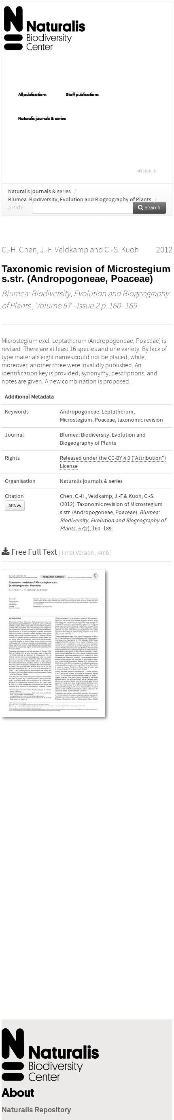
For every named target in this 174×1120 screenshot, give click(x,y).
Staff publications (82, 94)
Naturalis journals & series (42, 118)
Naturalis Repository (36, 1110)
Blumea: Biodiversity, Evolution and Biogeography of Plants (79, 199)
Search (152, 208)
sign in (149, 171)
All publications (32, 94)
